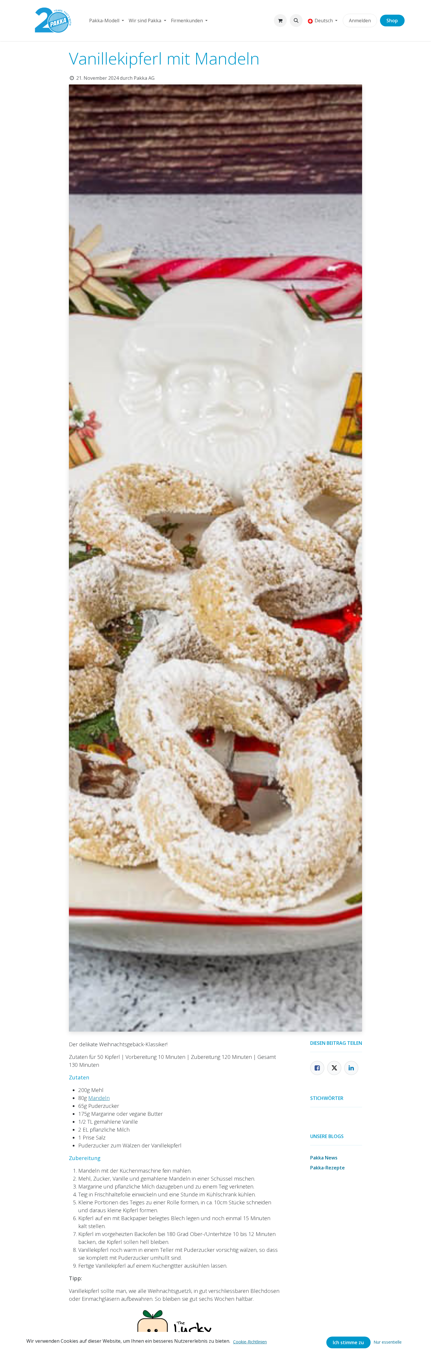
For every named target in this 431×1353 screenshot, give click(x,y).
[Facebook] (317, 1068)
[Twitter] (334, 1068)
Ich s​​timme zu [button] (348, 1342)
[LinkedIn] (351, 1068)
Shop (392, 20)
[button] (296, 20)
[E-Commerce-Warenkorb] (280, 20)
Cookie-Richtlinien (250, 1341)
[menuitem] (106, 20)
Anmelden (360, 20)
